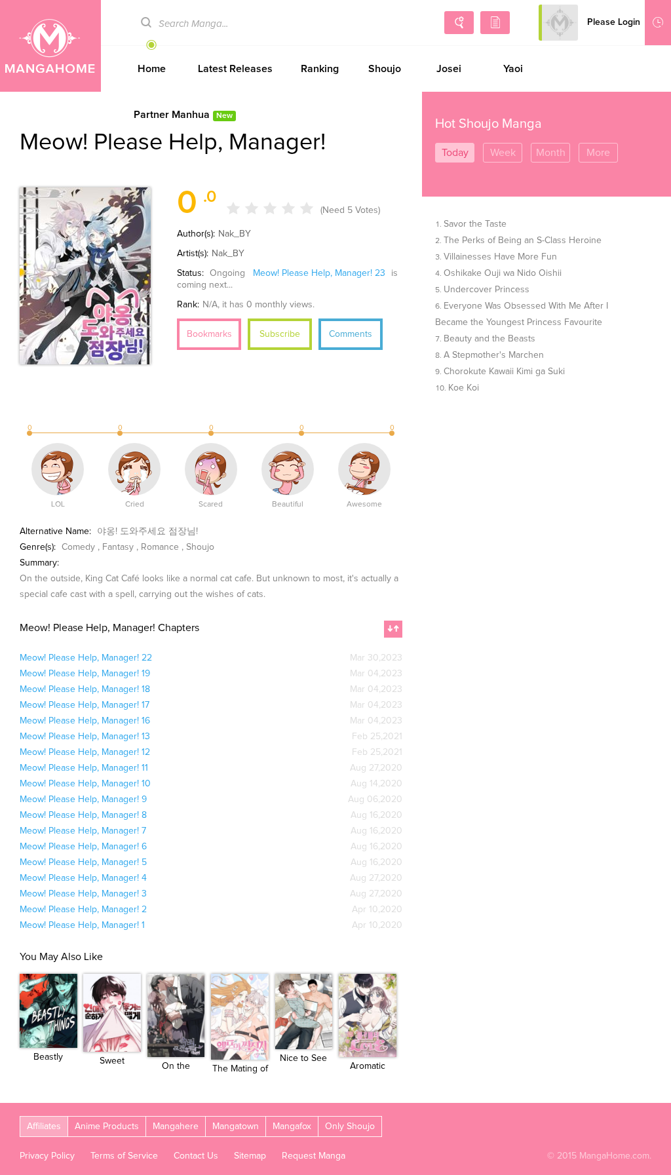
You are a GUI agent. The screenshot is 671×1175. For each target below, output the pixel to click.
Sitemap (250, 1156)
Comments (350, 334)
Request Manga (313, 1156)
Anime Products (107, 1126)
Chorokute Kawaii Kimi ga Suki (504, 371)
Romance (160, 547)
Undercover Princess (486, 289)
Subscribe (279, 334)
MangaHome (50, 46)
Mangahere (176, 1126)
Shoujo (384, 69)
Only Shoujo (350, 1126)
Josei (448, 69)
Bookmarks (209, 334)
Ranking (320, 69)
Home (152, 69)
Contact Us (196, 1156)
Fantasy (118, 547)
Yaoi (513, 69)
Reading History (658, 22)
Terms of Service (124, 1156)
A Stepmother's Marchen (494, 355)
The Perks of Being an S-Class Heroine (523, 240)
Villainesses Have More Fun (500, 256)
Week (503, 152)
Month (551, 152)
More (598, 152)
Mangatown (235, 1126)
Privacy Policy (47, 1156)
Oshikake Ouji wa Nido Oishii (503, 273)
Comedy (78, 547)
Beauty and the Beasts (489, 338)
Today (455, 152)
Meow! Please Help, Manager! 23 (319, 273)
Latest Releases (235, 69)
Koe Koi (463, 388)
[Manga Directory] (495, 22)
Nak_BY (234, 234)
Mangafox (292, 1126)
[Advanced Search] (459, 22)
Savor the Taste (475, 224)
